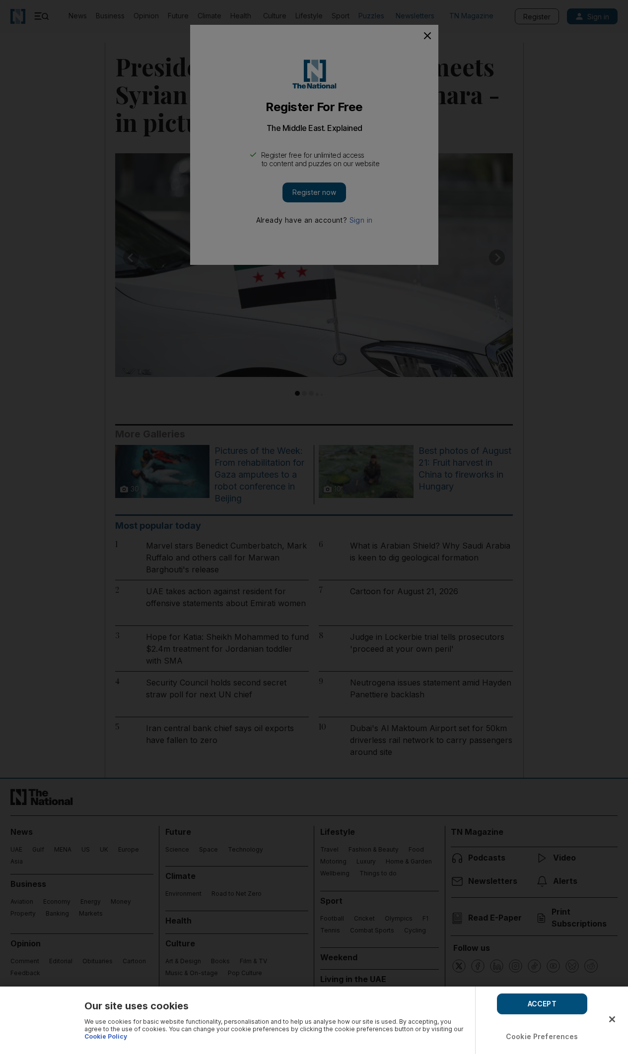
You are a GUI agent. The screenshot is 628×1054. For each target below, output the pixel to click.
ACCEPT (542, 1003)
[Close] (612, 1019)
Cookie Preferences (542, 1036)
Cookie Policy (105, 1036)
